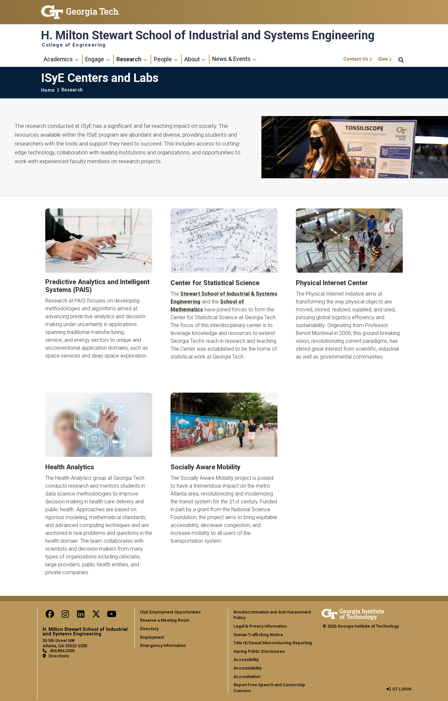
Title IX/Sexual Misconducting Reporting (273, 642)
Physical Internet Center (332, 283)
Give (383, 59)
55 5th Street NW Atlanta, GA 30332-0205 (65, 643)
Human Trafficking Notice (258, 634)
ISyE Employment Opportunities (170, 612)
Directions (59, 655)
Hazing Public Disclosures (259, 651)
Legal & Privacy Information (260, 626)
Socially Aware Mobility (205, 467)
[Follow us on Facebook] (50, 615)
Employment (152, 637)
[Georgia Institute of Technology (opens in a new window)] (80, 9)
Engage (94, 59)
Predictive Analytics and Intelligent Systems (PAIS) (97, 286)
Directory (149, 628)
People (163, 59)
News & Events (231, 59)
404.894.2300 (62, 650)
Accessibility (246, 659)
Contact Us (355, 59)
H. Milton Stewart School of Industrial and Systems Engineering (208, 35)
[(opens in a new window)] (98, 240)
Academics (58, 59)
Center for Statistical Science (215, 283)
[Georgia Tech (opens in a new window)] (352, 613)
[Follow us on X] (96, 615)
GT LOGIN (401, 689)
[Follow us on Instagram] (65, 615)
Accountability (247, 668)
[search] (401, 59)
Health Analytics (69, 467)
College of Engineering (74, 45)
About (192, 59)
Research (128, 59)
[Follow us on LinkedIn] (80, 615)
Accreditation (247, 676)
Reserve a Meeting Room (164, 620)
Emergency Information (163, 645)
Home (47, 90)
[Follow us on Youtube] (111, 615)
